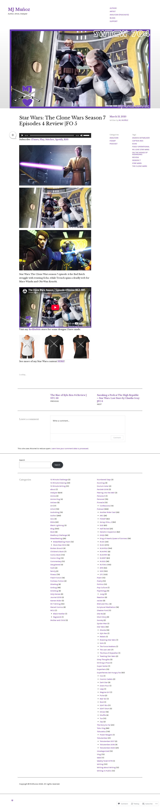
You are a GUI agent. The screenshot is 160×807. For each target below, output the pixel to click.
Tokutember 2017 (107, 741)
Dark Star (104, 682)
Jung (102, 594)
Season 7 (136, 160)
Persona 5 (101, 496)
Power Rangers (106, 735)
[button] (55, 165)
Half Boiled (104, 529)
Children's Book (57, 551)
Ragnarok (57, 617)
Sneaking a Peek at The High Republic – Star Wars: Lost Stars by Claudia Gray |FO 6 (118, 399)
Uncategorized (103, 751)
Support (113, 21)
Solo (102, 643)
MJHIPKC (104, 551)
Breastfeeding (56, 538)
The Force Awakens (108, 646)
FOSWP (113, 141)
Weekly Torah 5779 (105, 761)
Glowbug (54, 584)
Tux (101, 718)
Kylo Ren (103, 633)
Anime (53, 496)
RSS (66, 139)
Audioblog (54, 512)
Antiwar (53, 502)
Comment (117, 438)
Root (102, 702)
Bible (52, 522)
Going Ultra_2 (106, 522)
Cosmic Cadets (106, 679)
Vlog (99, 754)
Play (42, 139)
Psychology (101, 591)
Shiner (102, 712)
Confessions (105, 506)
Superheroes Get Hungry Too (109, 672)
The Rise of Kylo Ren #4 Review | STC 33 (68, 398)
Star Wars (137, 163)
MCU (52, 610)
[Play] (22, 135)
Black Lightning (57, 525)
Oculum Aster (103, 486)
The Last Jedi (105, 650)
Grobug (53, 587)
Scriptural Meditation (106, 607)
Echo (134, 144)
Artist (112, 11)
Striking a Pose (103, 663)
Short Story (101, 617)
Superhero (101, 669)
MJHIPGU (104, 548)
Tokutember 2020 (107, 748)
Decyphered (55, 565)
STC (101, 574)
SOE (101, 571)
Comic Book (55, 555)
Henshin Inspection (108, 532)
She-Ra (100, 614)
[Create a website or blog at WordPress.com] (12, 800)
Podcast (113, 144)
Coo (101, 676)
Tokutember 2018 (107, 744)
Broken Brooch (56, 548)
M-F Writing (55, 604)
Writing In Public (104, 771)
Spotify (59, 139)
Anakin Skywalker (141, 138)
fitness (53, 574)
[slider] (86, 135)
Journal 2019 (55, 597)
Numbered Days (104, 479)
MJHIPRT (103, 555)
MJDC (102, 542)
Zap (101, 722)
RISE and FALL (103, 604)
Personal (100, 499)
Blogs (112, 18)
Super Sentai (102, 666)
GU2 (101, 525)
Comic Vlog (55, 558)
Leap (102, 689)
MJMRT (103, 558)
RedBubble (35, 329)
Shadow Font (102, 610)
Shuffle (103, 715)
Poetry (99, 581)
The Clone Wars (139, 166)
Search (22, 460)
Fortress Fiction (57, 581)
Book (52, 532)
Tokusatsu (101, 731)
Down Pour (104, 686)
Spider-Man (102, 623)
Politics (100, 584)
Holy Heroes (55, 594)
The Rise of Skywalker (109, 653)
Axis (52, 519)
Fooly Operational (140, 146)
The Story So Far (103, 725)
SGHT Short (104, 708)
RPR (101, 568)
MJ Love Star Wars (140, 149)
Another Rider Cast (108, 512)
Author (113, 8)
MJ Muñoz (19, 9)
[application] (55, 135)
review (135, 157)
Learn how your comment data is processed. (70, 448)
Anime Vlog (55, 499)
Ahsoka (103, 630)
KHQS (102, 535)
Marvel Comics (56, 607)
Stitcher (49, 139)
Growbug (54, 591)
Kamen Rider (55, 600)
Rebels (103, 636)
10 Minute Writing (58, 486)
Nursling (101, 483)
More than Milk (59, 545)
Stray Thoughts (103, 659)
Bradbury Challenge (58, 535)
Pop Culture (102, 587)
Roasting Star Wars (108, 640)
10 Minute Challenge (59, 479)
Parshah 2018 (102, 489)
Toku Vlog (101, 728)
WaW (99, 758)
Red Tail (103, 699)
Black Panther (59, 614)
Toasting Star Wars (107, 656)
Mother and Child (57, 620)
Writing (100, 764)
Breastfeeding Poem (61, 542)
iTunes (35, 139)
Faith (52, 568)
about (52, 489)
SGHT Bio (104, 705)
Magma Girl (105, 692)
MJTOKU (103, 565)
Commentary (55, 561)
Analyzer (114, 138)
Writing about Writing (106, 767)
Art (51, 506)
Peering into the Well (106, 493)
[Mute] (81, 135)
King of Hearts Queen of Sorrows (113, 538)
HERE (61, 361)
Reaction (100, 597)
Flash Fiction (55, 578)
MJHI (102, 545)
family (53, 571)
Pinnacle (100, 502)
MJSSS (102, 561)
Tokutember (102, 738)
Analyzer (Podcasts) (119, 15)
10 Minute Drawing (58, 483)
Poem (99, 578)
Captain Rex (137, 141)
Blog (52, 529)
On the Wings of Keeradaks (140, 153)
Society (100, 620)
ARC (101, 515)
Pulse (102, 695)
